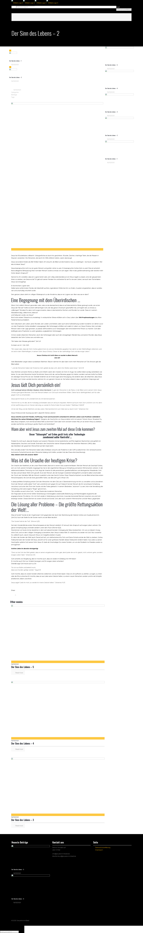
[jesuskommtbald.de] (34, 3)
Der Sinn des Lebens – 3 (22, 820)
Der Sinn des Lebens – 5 (22, 667)
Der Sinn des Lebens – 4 (22, 743)
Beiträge (14, 95)
